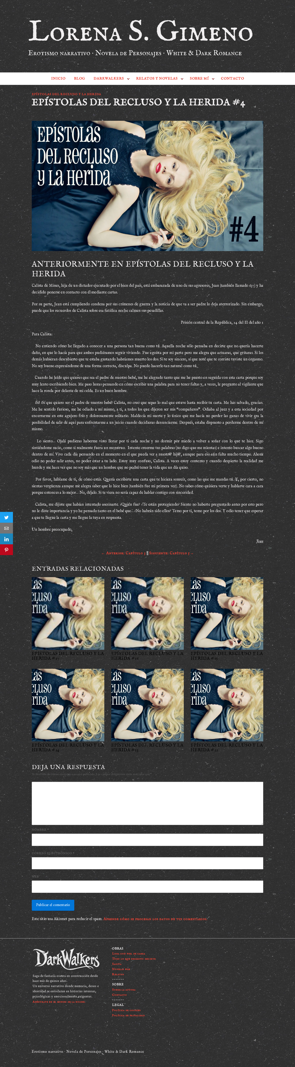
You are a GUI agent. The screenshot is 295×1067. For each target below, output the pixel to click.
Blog (79, 78)
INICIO (58, 78)
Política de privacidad (128, 1015)
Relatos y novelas (157, 78)
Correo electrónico (53, 853)
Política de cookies (126, 1010)
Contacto (232, 78)
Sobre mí (199, 78)
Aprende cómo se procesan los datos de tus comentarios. (155, 919)
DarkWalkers (109, 78)
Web (35, 877)
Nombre (40, 830)
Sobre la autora (124, 990)
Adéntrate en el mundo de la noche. (59, 1002)
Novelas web (121, 969)
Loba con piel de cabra (128, 954)
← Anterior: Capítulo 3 (123, 553)
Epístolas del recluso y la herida (66, 94)
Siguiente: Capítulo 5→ (171, 553)
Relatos (118, 974)
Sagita (117, 964)
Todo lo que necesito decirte (134, 959)
